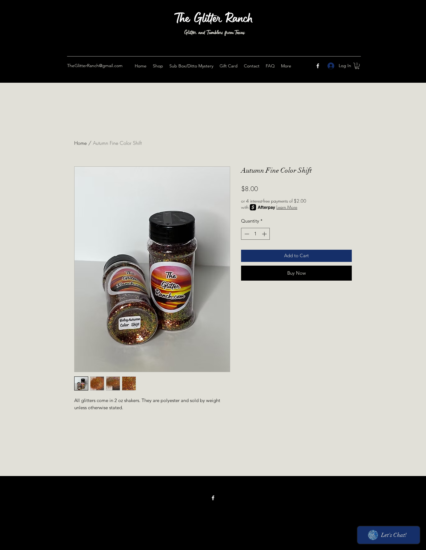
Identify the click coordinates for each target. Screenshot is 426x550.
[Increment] (265, 234)
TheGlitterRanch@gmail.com (95, 65)
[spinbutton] (255, 234)
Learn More (286, 207)
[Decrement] (246, 234)
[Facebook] (318, 66)
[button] (357, 66)
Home (80, 143)
